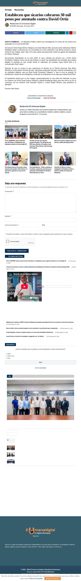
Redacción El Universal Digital (22, 23)
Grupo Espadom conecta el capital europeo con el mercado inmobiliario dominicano (29, 332)
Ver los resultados (40, 368)
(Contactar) (43, 114)
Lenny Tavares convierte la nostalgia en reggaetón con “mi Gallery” (25, 336)
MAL (9, 358)
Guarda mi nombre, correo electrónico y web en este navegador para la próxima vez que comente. (40, 234)
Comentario (9, 191)
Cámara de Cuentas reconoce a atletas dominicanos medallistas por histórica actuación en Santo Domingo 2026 (38, 267)
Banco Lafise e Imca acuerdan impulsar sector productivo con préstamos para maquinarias (32, 328)
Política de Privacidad (36, 578)
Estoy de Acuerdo (52, 578)
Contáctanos (57, 547)
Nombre (8, 216)
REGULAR (11, 356)
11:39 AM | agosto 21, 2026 (61, 332)
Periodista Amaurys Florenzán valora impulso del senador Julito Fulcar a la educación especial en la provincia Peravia (16, 169)
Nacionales (19, 9)
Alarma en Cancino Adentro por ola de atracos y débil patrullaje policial (65, 141)
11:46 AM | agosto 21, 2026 (66, 328)
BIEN (9, 354)
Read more (12, 434)
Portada (8, 9)
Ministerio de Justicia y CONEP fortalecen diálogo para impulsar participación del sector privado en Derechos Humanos (40, 322)
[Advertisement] (40, 491)
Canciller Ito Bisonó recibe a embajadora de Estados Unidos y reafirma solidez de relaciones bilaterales (64, 169)
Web (43, 225)
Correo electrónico (12, 225)
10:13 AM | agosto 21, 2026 (52, 336)
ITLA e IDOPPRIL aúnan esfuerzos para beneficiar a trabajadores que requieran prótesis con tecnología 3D (16, 142)
